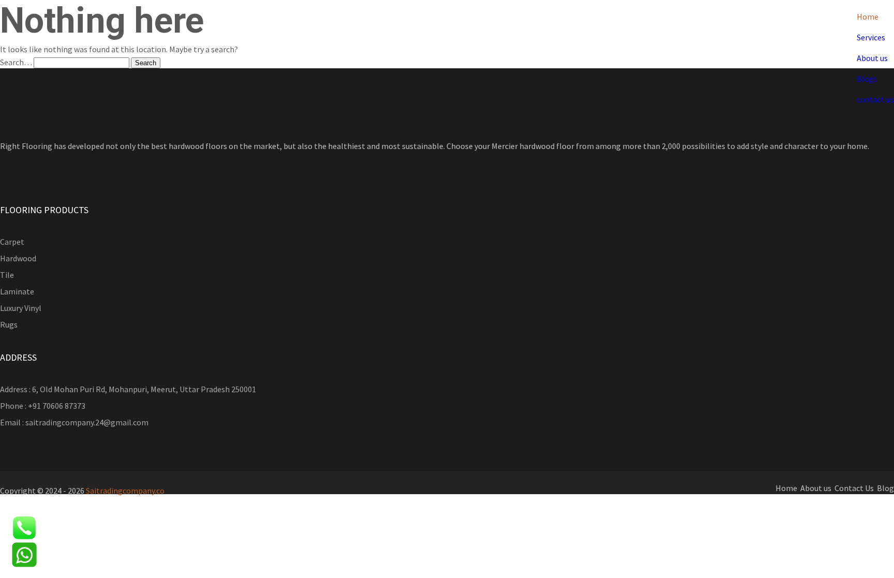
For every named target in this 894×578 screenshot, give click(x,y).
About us (872, 58)
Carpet (12, 241)
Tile (7, 275)
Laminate (17, 291)
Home (867, 16)
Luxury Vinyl (20, 308)
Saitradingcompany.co (125, 490)
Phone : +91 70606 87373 (42, 406)
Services (871, 37)
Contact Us (854, 488)
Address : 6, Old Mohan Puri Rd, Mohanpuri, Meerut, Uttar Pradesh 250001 (128, 389)
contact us (875, 99)
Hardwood (18, 258)
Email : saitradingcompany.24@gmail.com (74, 422)
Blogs (867, 78)
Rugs (9, 324)
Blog (885, 488)
